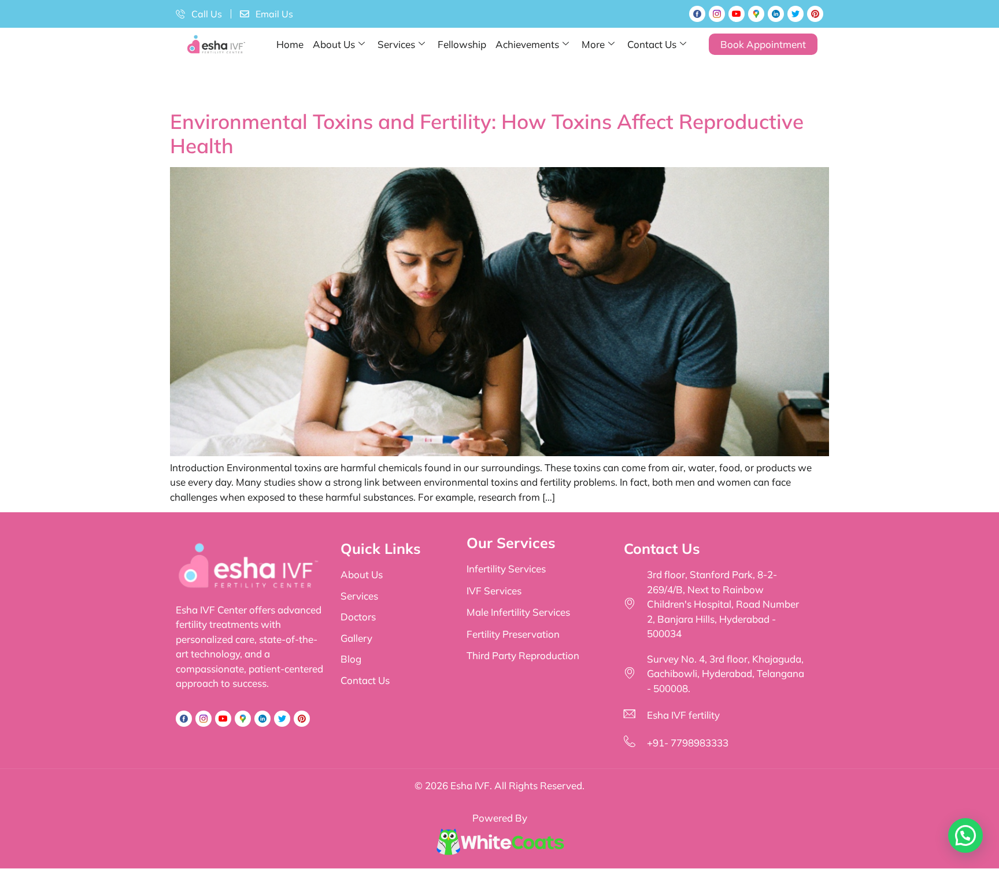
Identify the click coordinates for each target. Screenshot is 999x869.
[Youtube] (736, 14)
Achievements (527, 44)
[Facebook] (697, 14)
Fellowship (462, 44)
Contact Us (651, 44)
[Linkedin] (776, 14)
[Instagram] (717, 14)
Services (396, 44)
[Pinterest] (815, 14)
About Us (334, 44)
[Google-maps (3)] (756, 14)
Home (290, 44)
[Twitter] (795, 14)
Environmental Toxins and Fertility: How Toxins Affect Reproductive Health (487, 133)
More (593, 44)
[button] (965, 835)
